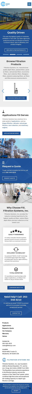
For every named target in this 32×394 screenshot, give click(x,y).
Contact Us (16, 313)
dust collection (13, 125)
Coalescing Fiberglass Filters (16, 98)
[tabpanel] (16, 32)
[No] (30, 388)
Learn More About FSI (16, 287)
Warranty (5, 333)
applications (16, 121)
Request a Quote (9, 178)
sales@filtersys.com (9, 345)
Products (5, 323)
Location (5, 349)
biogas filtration (7, 123)
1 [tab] (6, 54)
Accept (16, 390)
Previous (3, 91)
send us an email (10, 303)
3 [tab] (19, 54)
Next (29, 91)
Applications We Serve (11, 133)
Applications (6, 325)
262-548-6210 (11, 172)
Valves (4, 336)
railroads (16, 123)
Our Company (7, 331)
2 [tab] (13, 54)
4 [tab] (26, 54)
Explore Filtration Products (16, 50)
